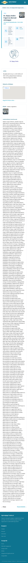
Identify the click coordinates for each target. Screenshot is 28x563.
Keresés (3, 531)
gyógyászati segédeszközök (7, 553)
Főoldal (4, 8)
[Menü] (25, 2)
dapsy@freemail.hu (21, 28)
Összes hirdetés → (22, 507)
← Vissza (3, 507)
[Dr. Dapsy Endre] (14, 58)
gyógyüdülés (4, 556)
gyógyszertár (4, 548)
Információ (3, 534)
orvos (2, 544)
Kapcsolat (3, 536)
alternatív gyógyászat (6, 546)
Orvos (8, 8)
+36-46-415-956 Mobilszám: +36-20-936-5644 (13, 23)
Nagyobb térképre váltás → (9, 100)
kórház (2, 551)
